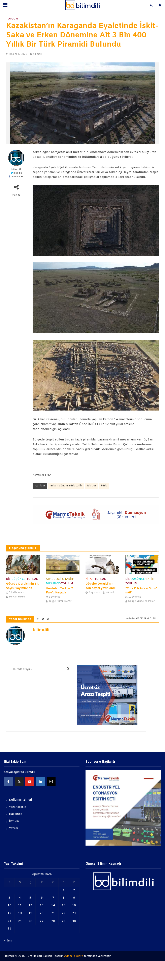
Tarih (150, 579)
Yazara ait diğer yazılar (141, 618)
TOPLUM (12, 18)
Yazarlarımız (17, 807)
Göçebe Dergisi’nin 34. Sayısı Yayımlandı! (22, 586)
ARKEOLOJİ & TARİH (59, 579)
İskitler (91, 485)
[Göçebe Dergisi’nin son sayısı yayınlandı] (102, 564)
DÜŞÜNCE (18, 579)
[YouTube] (29, 781)
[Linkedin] (40, 781)
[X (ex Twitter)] (19, 781)
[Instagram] (51, 781)
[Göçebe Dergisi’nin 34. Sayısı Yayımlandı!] (23, 564)
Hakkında (15, 814)
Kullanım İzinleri (20, 800)
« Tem (8, 941)
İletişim (14, 821)
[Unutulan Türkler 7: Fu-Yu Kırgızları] (63, 564)
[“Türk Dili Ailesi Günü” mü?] (142, 564)
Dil (8, 579)
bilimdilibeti (17, 176)
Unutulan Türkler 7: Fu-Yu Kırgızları (60, 590)
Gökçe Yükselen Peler (141, 601)
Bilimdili (17, 173)
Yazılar (13, 828)
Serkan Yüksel (17, 596)
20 (41, 913)
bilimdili (37, 54)
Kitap (90, 579)
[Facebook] (8, 781)
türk (104, 485)
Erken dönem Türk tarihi (66, 485)
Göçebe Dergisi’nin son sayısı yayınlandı (101, 586)
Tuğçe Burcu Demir (60, 601)
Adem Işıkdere (73, 956)
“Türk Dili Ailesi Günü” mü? (141, 590)
